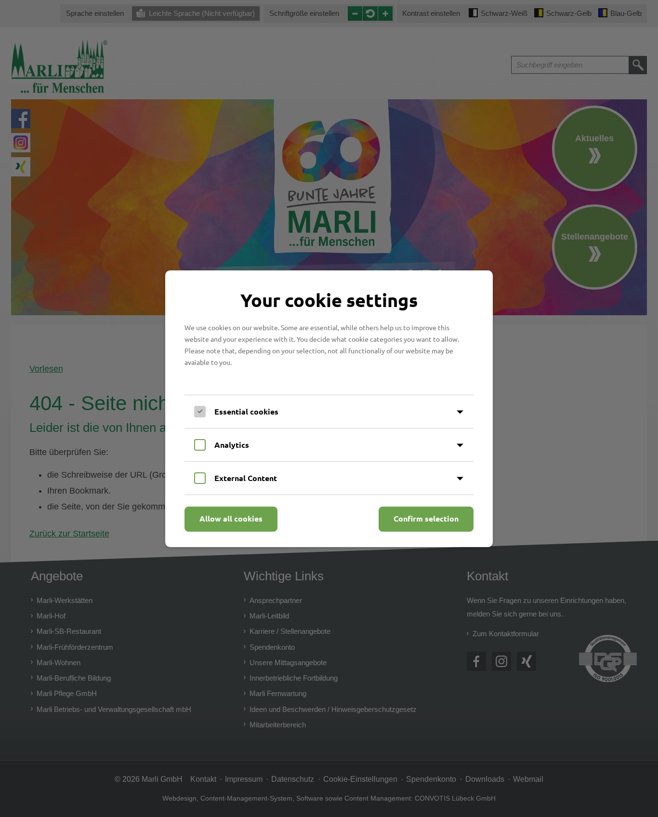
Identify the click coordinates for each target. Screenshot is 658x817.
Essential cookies (246, 411)
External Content (245, 478)
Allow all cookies (231, 518)
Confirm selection (426, 518)
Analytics (231, 445)
